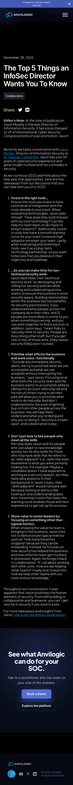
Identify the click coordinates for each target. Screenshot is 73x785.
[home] (19, 15)
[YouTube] (21, 774)
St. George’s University (21, 157)
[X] (28, 773)
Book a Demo (36, 694)
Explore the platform (36, 706)
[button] (64, 15)
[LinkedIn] (35, 774)
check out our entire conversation (39, 615)
